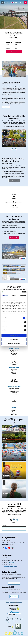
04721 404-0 (11, 562)
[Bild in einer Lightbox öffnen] (14, 251)
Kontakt (7, 602)
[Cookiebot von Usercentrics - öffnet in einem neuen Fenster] (21, 292)
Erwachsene (8, 48)
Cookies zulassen (14, 335)
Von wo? (14, 522)
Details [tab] (14, 295)
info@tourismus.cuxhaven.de (10, 566)
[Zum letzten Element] (12, 149)
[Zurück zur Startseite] (14, 2)
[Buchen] (25, 2)
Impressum (12, 602)
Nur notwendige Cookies (14, 343)
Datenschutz (19, 602)
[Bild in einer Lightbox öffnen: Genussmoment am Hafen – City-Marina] (14, 69)
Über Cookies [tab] (23, 295)
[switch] (25, 322)
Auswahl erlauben (14, 339)
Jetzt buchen (14, 51)
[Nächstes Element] (16, 149)
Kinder (16, 48)
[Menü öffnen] (2, 2)
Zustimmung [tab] (5, 295)
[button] (14, 43)
